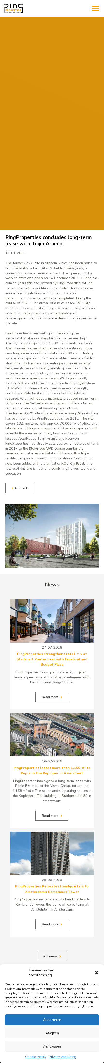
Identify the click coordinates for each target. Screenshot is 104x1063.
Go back (21, 488)
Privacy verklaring (62, 1056)
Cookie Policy (35, 1056)
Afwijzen (52, 1033)
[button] (96, 972)
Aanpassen (52, 1046)
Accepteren (52, 1020)
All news (50, 956)
